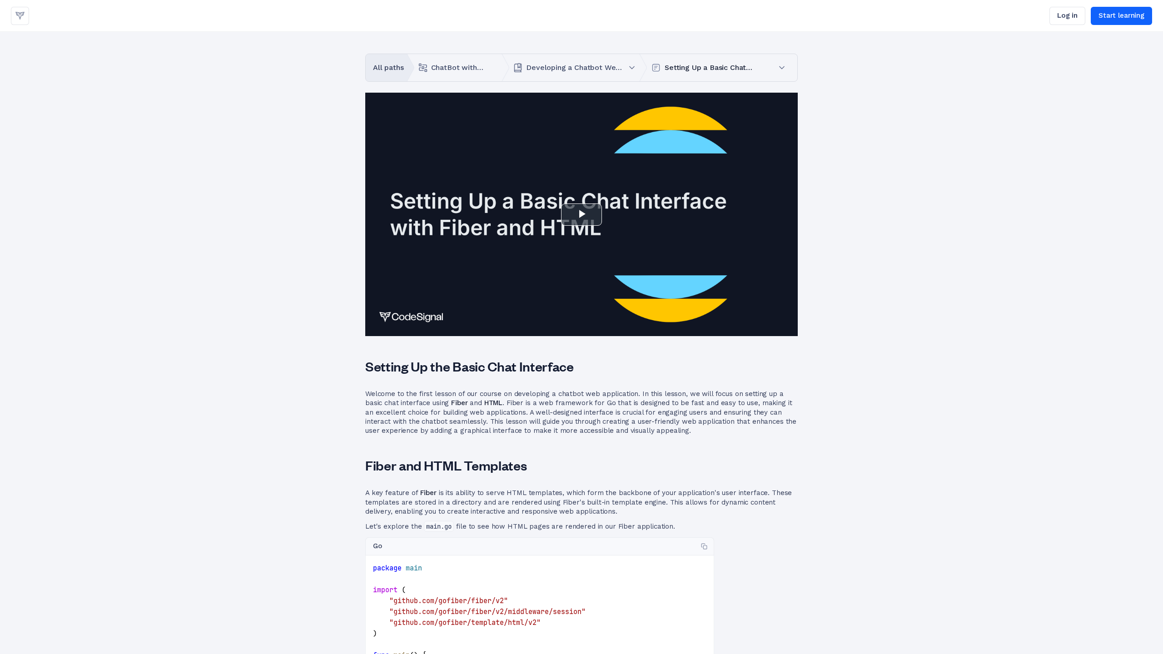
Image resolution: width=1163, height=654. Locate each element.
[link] (20, 16)
